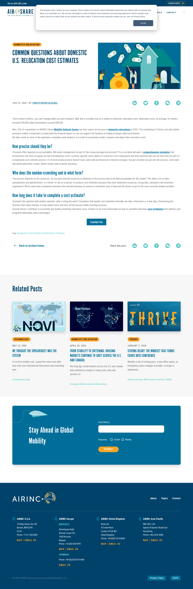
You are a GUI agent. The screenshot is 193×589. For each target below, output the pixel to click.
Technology (21, 339)
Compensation (18, 379)
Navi (28, 379)
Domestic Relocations (96, 384)
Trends (133, 339)
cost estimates (156, 209)
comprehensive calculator (156, 152)
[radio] (115, 439)
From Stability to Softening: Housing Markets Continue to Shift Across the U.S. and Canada (96, 355)
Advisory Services (135, 379)
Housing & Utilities (78, 384)
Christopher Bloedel (45, 103)
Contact (171, 12)
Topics (158, 12)
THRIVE (168, 379)
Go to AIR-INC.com (17, 3)
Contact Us (96, 222)
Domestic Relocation (27, 44)
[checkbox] (137, 439)
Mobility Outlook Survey (66, 129)
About (153, 498)
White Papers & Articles (154, 379)
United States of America (54, 233)
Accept (143, 23)
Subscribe (174, 3)
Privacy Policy (157, 578)
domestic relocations (119, 129)
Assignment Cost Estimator (29, 233)
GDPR (175, 578)
